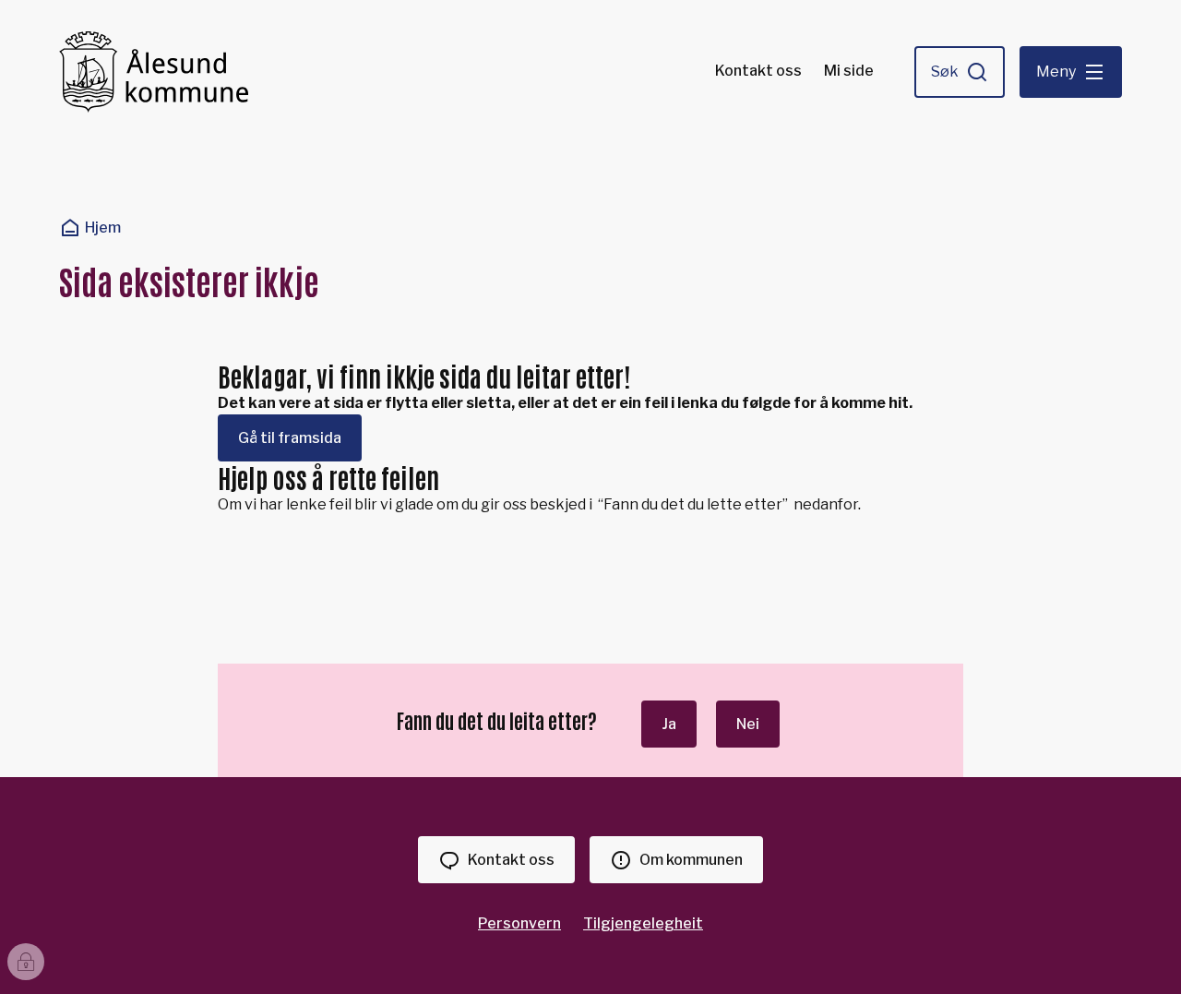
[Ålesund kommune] (153, 72)
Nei (747, 724)
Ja (669, 724)
